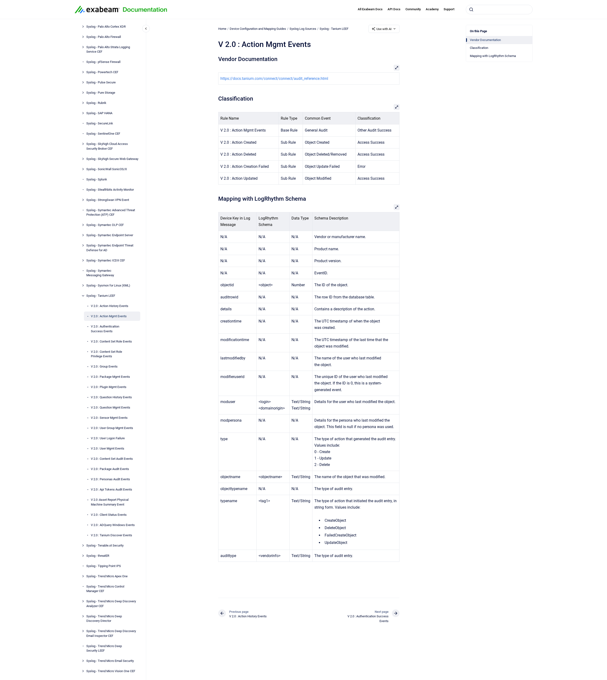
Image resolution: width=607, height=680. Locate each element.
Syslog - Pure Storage (100, 92)
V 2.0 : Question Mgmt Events (110, 407)
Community (413, 9)
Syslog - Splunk (96, 179)
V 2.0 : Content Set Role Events (111, 341)
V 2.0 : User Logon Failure (108, 438)
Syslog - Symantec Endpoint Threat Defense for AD (109, 248)
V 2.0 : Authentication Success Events (105, 329)
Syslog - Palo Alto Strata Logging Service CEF (108, 49)
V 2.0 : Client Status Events (109, 514)
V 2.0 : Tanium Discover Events (111, 535)
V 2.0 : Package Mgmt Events (110, 376)
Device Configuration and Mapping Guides (258, 29)
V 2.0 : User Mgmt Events (107, 448)
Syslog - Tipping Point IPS (103, 566)
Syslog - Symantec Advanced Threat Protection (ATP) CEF (110, 212)
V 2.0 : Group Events (104, 366)
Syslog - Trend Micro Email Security (110, 661)
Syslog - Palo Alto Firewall (103, 36)
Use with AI (384, 29)
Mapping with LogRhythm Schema (493, 56)
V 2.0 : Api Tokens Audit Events (111, 489)
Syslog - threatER (97, 555)
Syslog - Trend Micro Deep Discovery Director (104, 618)
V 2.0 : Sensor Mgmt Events (109, 417)
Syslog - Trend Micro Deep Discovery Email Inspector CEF (111, 633)
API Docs (394, 9)
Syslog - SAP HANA (99, 113)
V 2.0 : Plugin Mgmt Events (108, 387)
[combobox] (499, 9)
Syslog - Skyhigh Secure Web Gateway (112, 158)
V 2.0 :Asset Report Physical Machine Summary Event (110, 502)
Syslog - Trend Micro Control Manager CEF (105, 588)
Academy (432, 9)
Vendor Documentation (485, 40)
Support (449, 9)
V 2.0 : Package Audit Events (110, 469)
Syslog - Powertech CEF (102, 72)
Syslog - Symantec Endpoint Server (109, 235)
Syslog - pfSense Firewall (103, 62)
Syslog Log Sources (303, 29)
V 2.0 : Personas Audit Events (110, 479)
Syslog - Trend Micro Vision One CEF (110, 671)
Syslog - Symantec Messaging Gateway (100, 273)
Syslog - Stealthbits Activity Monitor (110, 189)
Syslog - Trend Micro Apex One (107, 576)
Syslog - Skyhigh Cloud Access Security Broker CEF (107, 146)
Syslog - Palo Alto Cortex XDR (106, 26)
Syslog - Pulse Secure (101, 82)
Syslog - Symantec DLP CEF (105, 225)
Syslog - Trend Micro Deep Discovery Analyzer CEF (111, 603)
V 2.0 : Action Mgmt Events (109, 316)
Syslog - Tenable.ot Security (105, 545)
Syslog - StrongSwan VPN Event (107, 199)
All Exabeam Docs (370, 9)
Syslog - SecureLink (99, 123)
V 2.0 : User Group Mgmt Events (112, 428)
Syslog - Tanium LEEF (100, 295)
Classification (479, 48)
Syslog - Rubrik (96, 103)
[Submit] (471, 9)
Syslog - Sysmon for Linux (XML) (108, 285)
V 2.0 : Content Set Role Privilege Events (106, 354)
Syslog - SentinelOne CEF (103, 133)
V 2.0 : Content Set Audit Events (112, 458)
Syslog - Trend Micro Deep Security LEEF (104, 648)
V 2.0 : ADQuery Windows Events (113, 525)
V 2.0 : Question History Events (111, 397)
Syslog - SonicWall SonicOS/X (106, 169)
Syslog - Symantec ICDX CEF (105, 260)
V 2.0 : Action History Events (109, 306)
